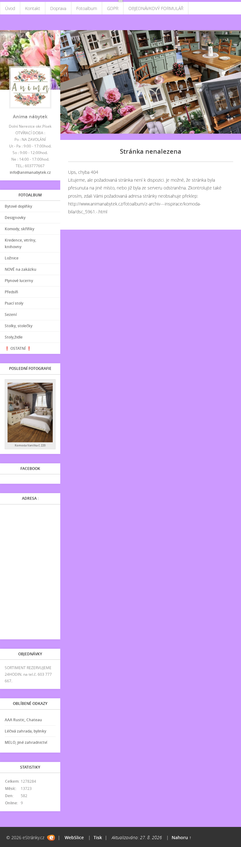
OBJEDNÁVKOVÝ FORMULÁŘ (155, 8)
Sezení (11, 314)
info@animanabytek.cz (30, 172)
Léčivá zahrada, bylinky (25, 731)
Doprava (58, 8)
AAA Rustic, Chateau (23, 719)
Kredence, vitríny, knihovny (20, 243)
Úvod (10, 8)
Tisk (98, 837)
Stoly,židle (14, 337)
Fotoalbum (86, 8)
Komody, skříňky (19, 229)
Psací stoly (14, 303)
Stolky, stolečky (18, 325)
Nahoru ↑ (181, 837)
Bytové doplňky (18, 206)
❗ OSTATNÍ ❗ (18, 348)
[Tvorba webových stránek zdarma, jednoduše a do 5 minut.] (51, 838)
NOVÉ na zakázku (20, 269)
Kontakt (32, 8)
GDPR (112, 8)
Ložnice (12, 258)
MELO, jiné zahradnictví (26, 742)
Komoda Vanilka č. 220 (30, 445)
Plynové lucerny (19, 280)
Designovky (15, 217)
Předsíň (11, 292)
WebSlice (74, 837)
